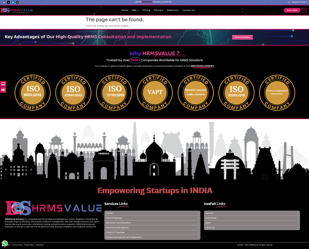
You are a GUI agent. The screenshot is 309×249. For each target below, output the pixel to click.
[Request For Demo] (289, 2)
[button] (304, 10)
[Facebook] (4, 2)
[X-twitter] (8, 2)
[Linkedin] (12, 2)
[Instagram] (17, 2)
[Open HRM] (138, 10)
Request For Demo (299, 2)
